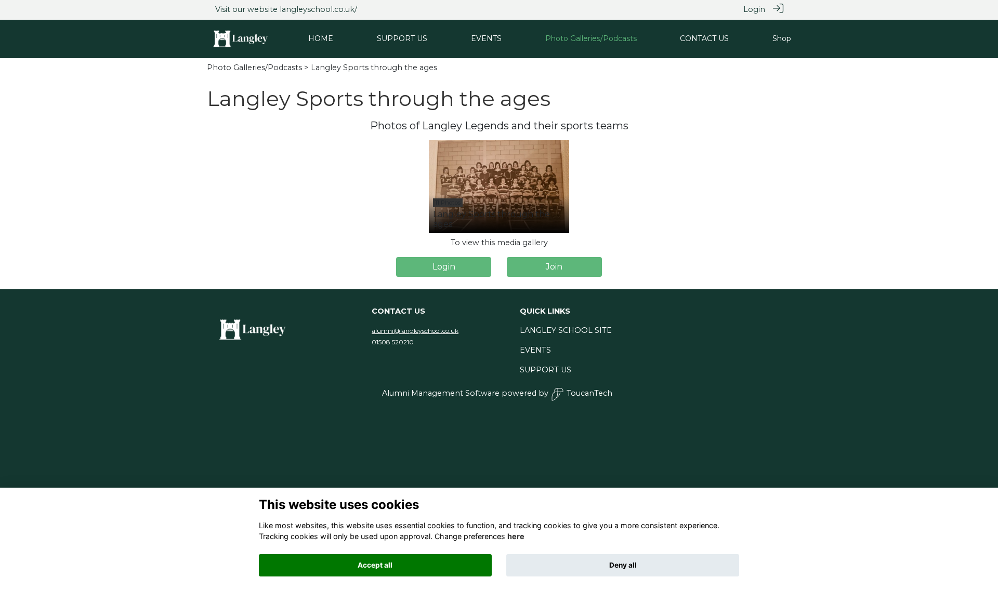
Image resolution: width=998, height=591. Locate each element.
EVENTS (535, 350)
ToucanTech (589, 393)
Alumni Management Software (441, 393)
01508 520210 (393, 342)
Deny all (623, 565)
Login (754, 9)
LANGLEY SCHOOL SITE (566, 330)
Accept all (375, 565)
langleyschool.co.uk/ (318, 9)
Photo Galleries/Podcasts (254, 67)
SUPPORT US (545, 369)
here (515, 536)
